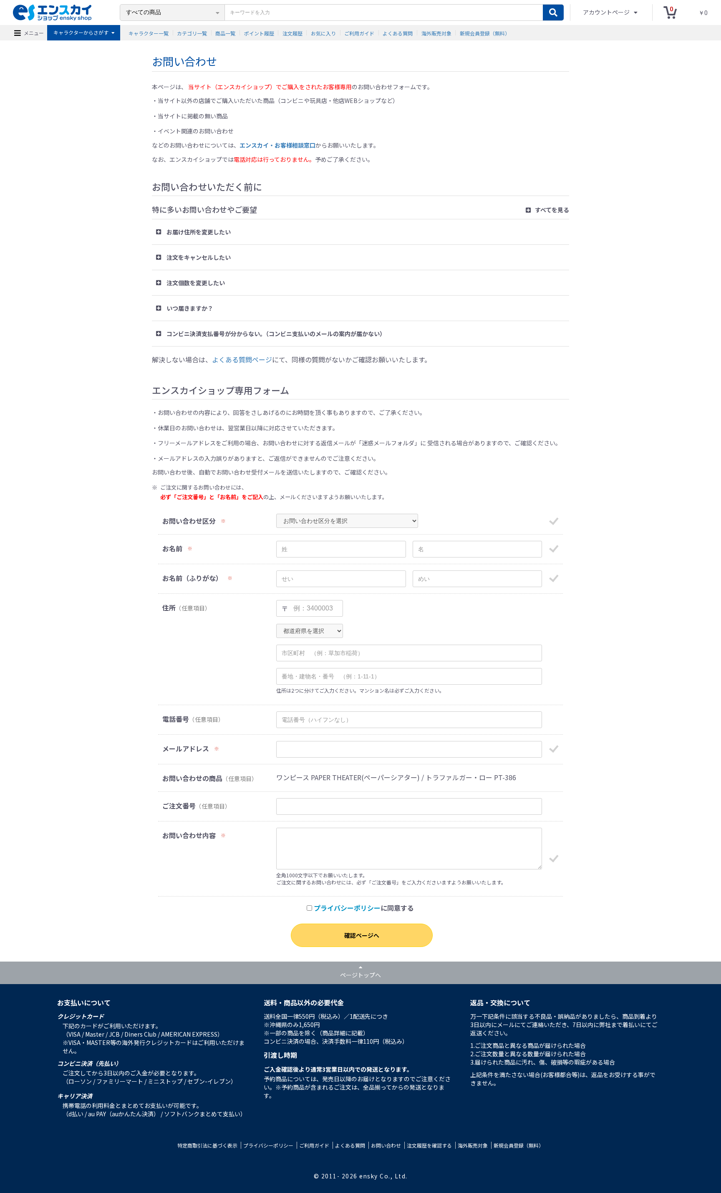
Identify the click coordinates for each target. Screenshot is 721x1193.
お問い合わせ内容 (189, 835)
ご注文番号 (179, 806)
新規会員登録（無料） (485, 32)
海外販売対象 (436, 32)
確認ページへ (361, 935)
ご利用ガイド (359, 32)
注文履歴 (292, 32)
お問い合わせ (386, 1145)
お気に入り (323, 32)
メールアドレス (185, 748)
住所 (169, 608)
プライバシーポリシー (347, 908)
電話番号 (175, 719)
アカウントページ (607, 12)
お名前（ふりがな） (192, 578)
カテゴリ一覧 (192, 32)
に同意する (364, 908)
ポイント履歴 (259, 32)
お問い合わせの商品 (192, 778)
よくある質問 (398, 32)
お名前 (172, 548)
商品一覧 (225, 32)
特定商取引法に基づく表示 (207, 1145)
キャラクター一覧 (149, 32)
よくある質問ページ (242, 359)
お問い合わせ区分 (189, 521)
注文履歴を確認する (429, 1145)
